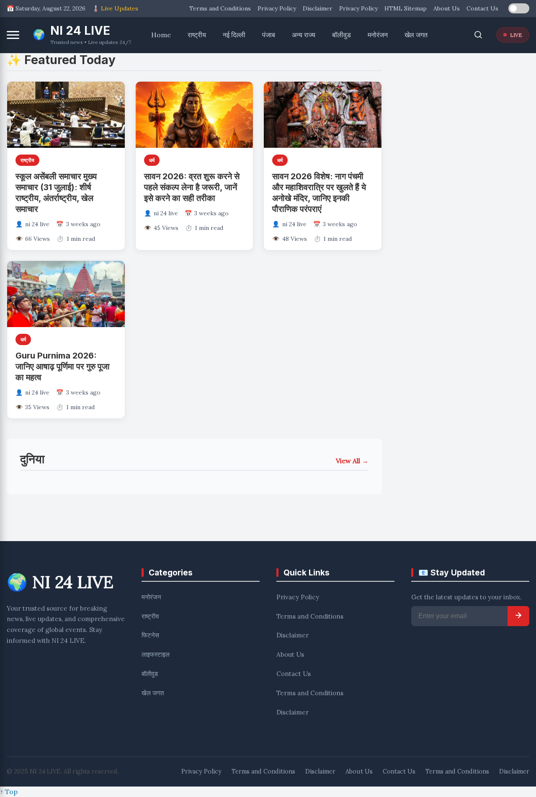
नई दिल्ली (234, 35)
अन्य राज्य (303, 35)
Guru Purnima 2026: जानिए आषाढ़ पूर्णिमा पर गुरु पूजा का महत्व (62, 366)
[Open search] (478, 35)
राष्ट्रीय (197, 35)
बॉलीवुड (341, 35)
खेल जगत (416, 35)
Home (161, 35)
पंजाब (268, 35)
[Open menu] (13, 35)
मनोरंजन (378, 35)
